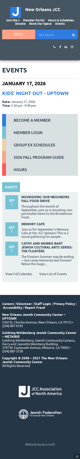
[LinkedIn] (66, 46)
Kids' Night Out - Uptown (35, 93)
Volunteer (24, 304)
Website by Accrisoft (40, 444)
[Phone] (54, 46)
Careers (8, 304)
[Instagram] (72, 46)
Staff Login (42, 304)
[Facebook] (60, 46)
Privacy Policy (64, 304)
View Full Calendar (18, 274)
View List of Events (53, 274)
